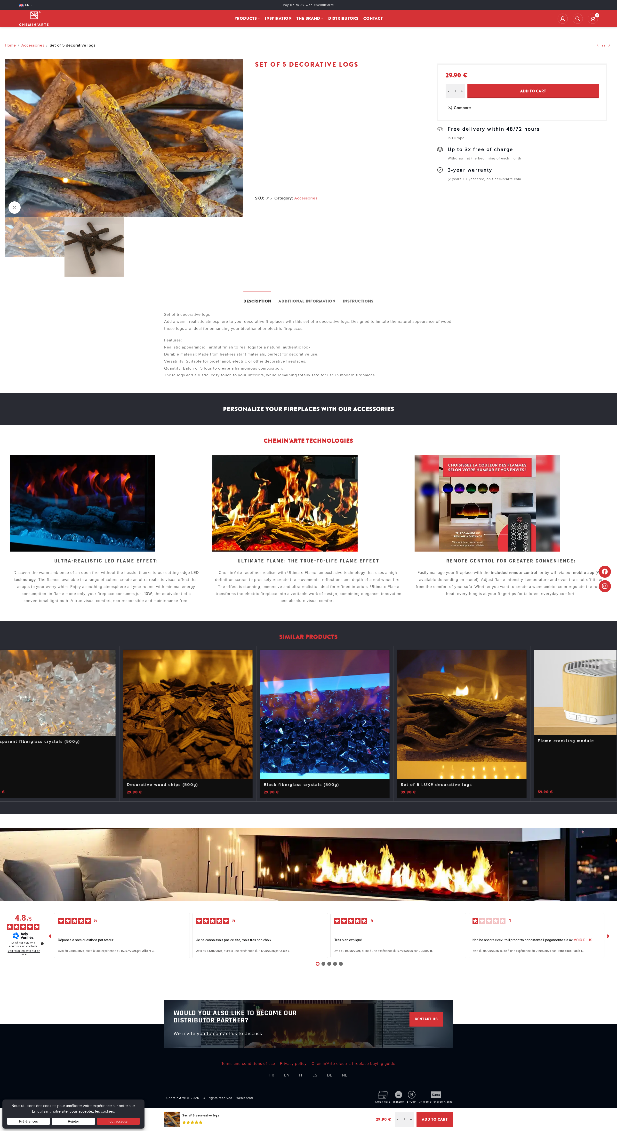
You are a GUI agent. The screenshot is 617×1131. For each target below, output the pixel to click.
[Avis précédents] (50, 935)
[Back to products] (603, 45)
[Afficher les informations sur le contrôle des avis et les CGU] (42, 944)
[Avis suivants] (608, 935)
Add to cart (533, 91)
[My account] (562, 19)
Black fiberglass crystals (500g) (319, 784)
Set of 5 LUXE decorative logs (454, 784)
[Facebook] (605, 572)
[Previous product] (598, 45)
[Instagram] (605, 586)
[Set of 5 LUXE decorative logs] (479, 714)
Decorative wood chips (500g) (180, 784)
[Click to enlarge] (14, 207)
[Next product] (609, 45)
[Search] (577, 19)
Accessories (32, 45)
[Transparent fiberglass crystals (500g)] (68, 693)
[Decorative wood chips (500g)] (205, 714)
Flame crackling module (583, 740)
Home (10, 45)
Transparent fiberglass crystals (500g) (53, 741)
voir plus (583, 940)
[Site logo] (33, 18)
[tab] (257, 299)
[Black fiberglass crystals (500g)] (342, 714)
